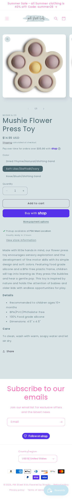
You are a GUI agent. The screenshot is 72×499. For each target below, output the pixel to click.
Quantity (8, 184)
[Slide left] (28, 109)
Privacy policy (16, 490)
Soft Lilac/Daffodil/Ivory (22, 169)
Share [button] (10, 351)
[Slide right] (44, 109)
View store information (21, 240)
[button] (7, 18)
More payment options (36, 221)
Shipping (7, 142)
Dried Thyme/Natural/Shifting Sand (32, 161)
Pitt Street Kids (21, 484)
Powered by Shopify (40, 484)
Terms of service (37, 490)
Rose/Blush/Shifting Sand (25, 176)
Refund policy (61, 484)
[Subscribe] (61, 422)
